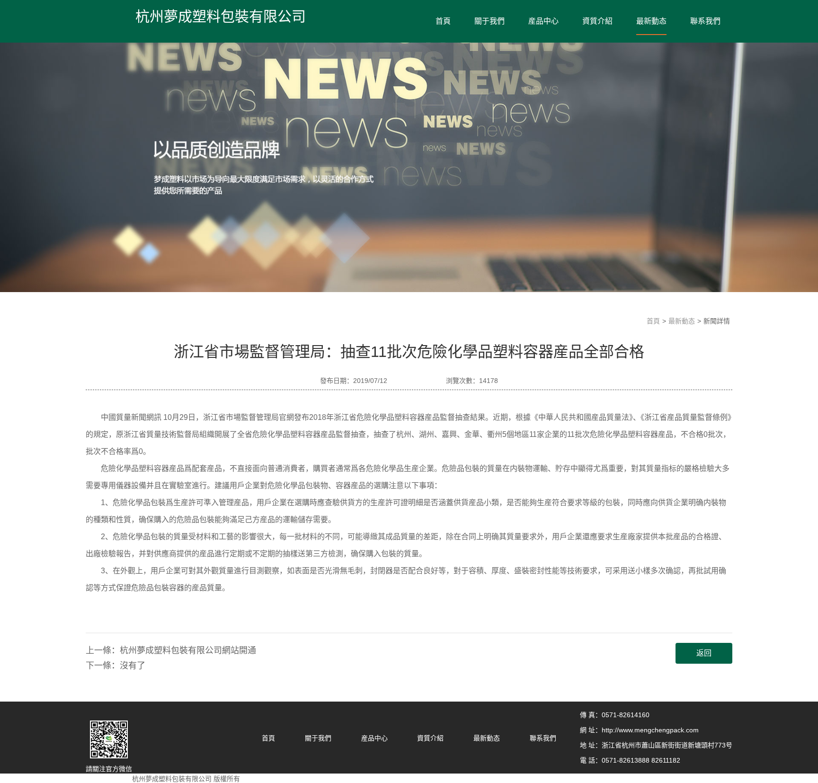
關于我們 (489, 21)
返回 (703, 653)
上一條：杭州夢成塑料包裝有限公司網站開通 (171, 650)
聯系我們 (705, 21)
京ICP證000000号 (268, 779)
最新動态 (651, 21)
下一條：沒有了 (115, 665)
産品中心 (543, 21)
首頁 (443, 21)
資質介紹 (597, 21)
